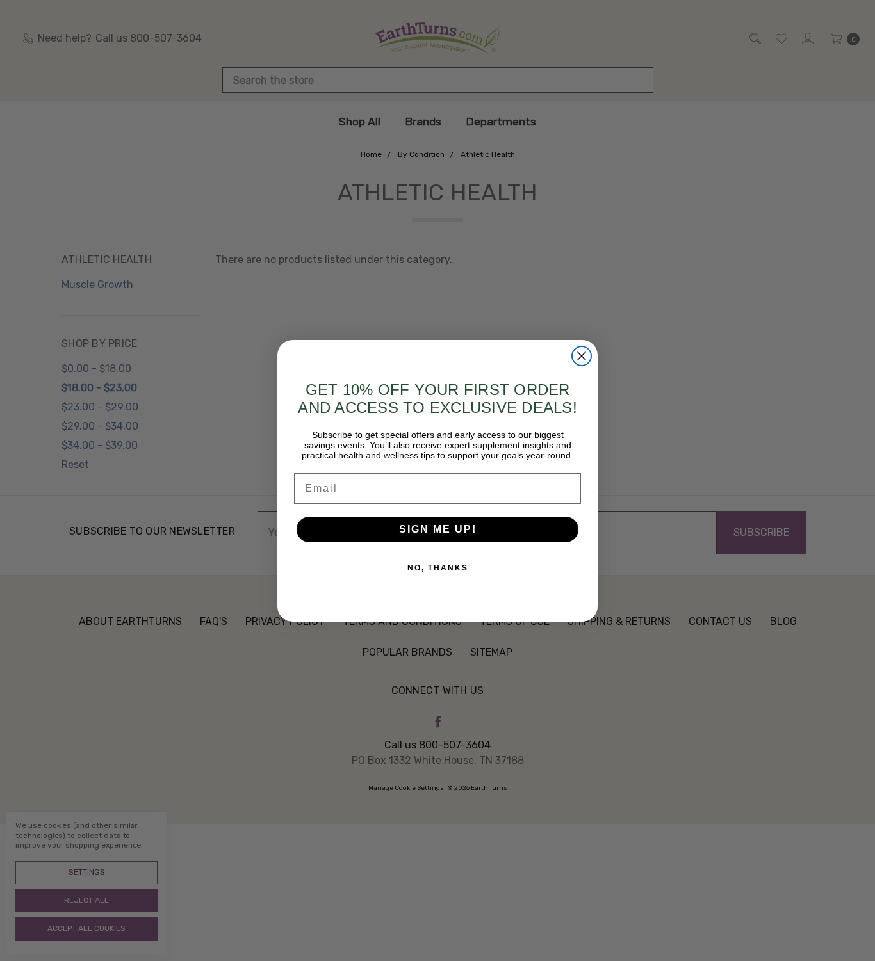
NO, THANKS (437, 567)
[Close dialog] (581, 356)
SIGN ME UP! (438, 529)
